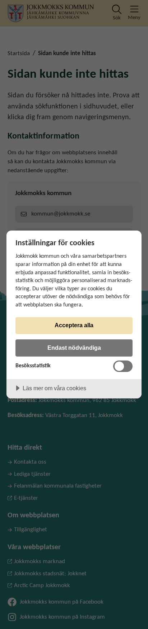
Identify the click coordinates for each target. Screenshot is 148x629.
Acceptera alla (74, 325)
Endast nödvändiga (74, 347)
